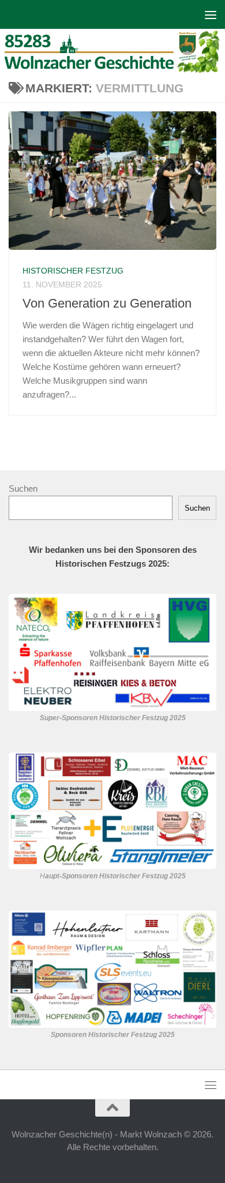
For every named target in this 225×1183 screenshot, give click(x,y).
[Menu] (210, 14)
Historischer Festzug (72, 270)
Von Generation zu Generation (107, 303)
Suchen (23, 488)
